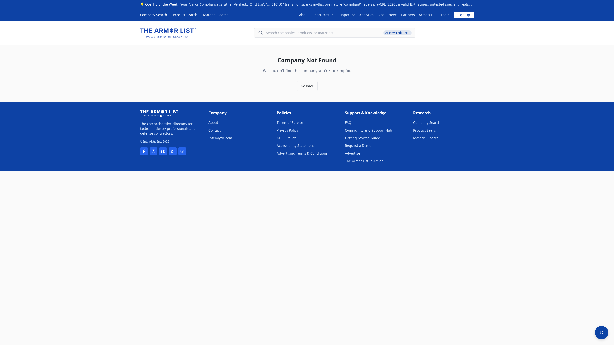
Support (344, 14)
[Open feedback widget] (601, 332)
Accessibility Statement (295, 145)
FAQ (348, 122)
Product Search (185, 14)
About (304, 14)
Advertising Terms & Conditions (302, 153)
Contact (214, 130)
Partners (408, 14)
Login (445, 14)
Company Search (153, 14)
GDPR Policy (286, 138)
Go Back (307, 86)
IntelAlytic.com (220, 138)
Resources (321, 14)
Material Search (216, 14)
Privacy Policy (287, 130)
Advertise (352, 153)
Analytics (366, 14)
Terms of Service (290, 122)
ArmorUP (426, 14)
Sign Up (463, 14)
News (393, 14)
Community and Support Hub (368, 130)
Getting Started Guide (362, 138)
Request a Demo (358, 145)
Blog (381, 14)
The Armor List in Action (364, 161)
